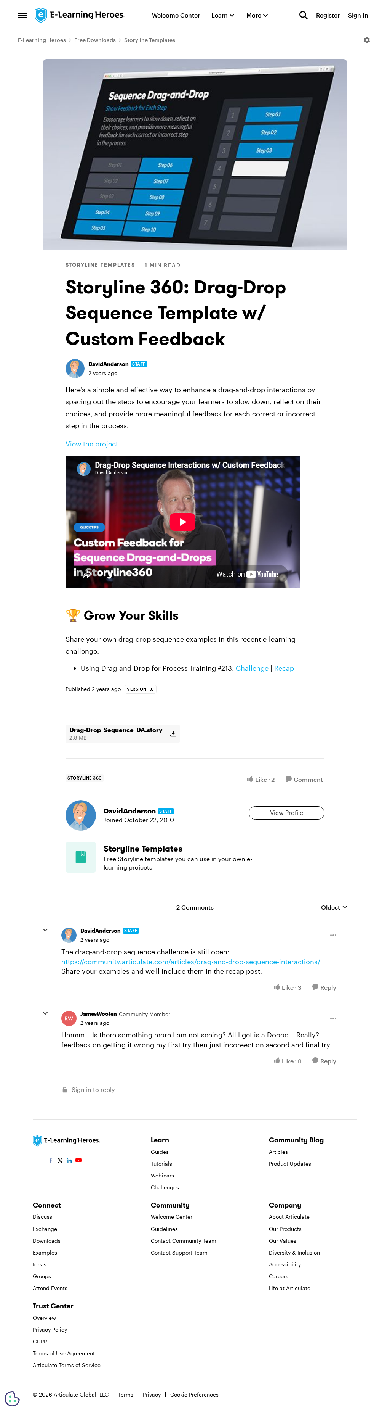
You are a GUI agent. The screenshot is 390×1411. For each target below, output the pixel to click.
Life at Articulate (289, 1288)
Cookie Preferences (194, 1394)
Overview (44, 1317)
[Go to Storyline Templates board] (81, 857)
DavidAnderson (108, 364)
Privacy (152, 1394)
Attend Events (50, 1288)
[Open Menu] (366, 40)
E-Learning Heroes (42, 40)
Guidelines (164, 1229)
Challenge (252, 668)
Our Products (285, 1229)
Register (328, 15)
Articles (278, 1151)
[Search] (303, 15)
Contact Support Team (179, 1252)
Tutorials (161, 1163)
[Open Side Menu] (22, 15)
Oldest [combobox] (334, 908)
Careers (278, 1276)
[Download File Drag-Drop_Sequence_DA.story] (173, 734)
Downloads (47, 1240)
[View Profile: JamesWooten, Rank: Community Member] (69, 1018)
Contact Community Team (183, 1240)
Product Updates (290, 1163)
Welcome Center (171, 1216)
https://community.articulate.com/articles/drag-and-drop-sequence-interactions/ (190, 961)
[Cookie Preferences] (12, 1398)
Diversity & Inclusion (294, 1252)
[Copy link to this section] (188, 617)
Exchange (45, 1229)
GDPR (40, 1341)
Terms (125, 1394)
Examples (45, 1252)
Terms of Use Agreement (64, 1353)
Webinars (162, 1175)
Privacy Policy (50, 1329)
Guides (160, 1151)
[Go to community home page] (80, 15)
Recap (284, 668)
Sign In (358, 15)
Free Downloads (95, 40)
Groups (42, 1276)
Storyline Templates (149, 40)
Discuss (42, 1216)
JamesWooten (98, 1013)
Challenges (165, 1187)
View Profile (286, 812)
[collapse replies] (45, 930)
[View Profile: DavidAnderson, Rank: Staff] (75, 368)
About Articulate (289, 1216)
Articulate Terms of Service (67, 1365)
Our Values (282, 1240)
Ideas (39, 1264)
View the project (92, 444)
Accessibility (285, 1264)
